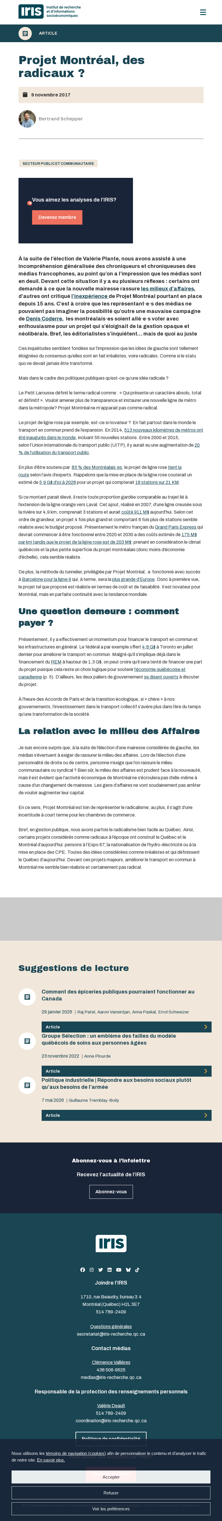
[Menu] (203, 12)
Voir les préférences (111, 1508)
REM (56, 661)
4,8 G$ (149, 646)
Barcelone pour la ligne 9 (46, 579)
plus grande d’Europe (133, 579)
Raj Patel (86, 1012)
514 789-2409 (111, 1311)
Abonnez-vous (111, 1191)
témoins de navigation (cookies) (76, 1453)
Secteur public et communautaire (58, 164)
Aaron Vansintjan (113, 1012)
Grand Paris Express (176, 527)
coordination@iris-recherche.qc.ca (111, 1420)
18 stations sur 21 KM (157, 482)
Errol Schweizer (173, 1012)
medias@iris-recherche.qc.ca (111, 1377)
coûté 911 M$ (135, 512)
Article (48, 33)
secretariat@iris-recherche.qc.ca (111, 1334)
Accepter (111, 1477)
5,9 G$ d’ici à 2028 (57, 482)
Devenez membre (57, 217)
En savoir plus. (51, 1459)
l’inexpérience (90, 296)
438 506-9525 (111, 1369)
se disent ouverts (161, 676)
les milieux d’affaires (167, 289)
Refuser (111, 1492)
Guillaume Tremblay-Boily (94, 1100)
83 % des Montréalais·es (97, 467)
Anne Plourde (97, 1056)
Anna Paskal (144, 1012)
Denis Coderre (44, 319)
